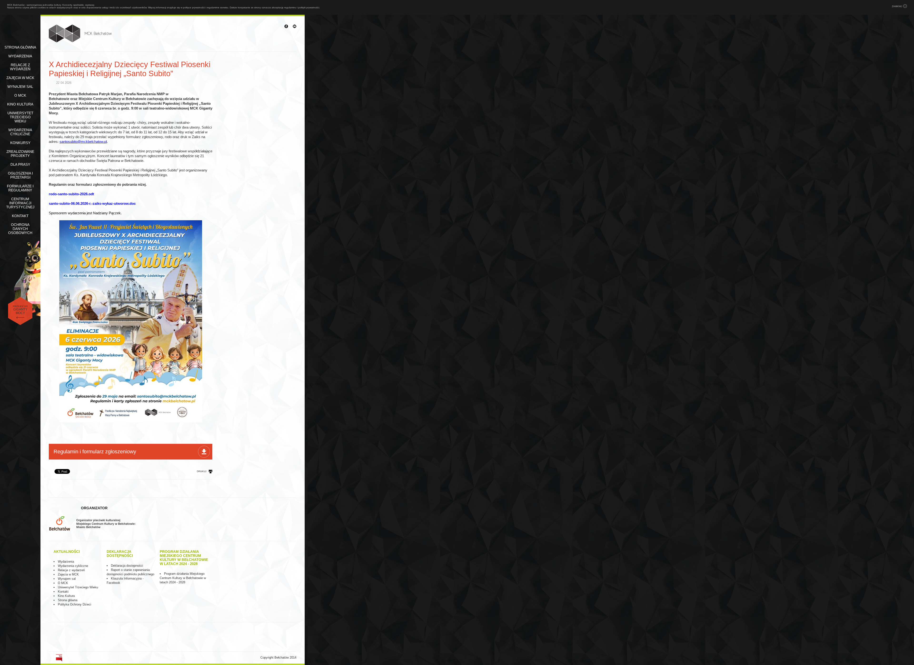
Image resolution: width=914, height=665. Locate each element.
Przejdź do (20, 310)
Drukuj (201, 471)
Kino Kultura (66, 596)
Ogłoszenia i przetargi (20, 175)
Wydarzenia (20, 56)
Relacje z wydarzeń (20, 67)
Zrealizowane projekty (20, 154)
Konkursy (20, 143)
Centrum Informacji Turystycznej (20, 203)
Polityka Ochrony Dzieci (74, 604)
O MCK (20, 95)
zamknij (897, 6)
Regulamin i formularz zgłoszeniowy (95, 452)
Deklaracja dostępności (127, 565)
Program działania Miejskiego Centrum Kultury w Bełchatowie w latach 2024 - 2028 (183, 578)
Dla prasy (20, 164)
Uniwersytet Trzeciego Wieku (20, 117)
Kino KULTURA (20, 104)
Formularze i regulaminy (20, 188)
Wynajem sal (20, 87)
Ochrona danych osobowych (20, 229)
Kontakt (20, 216)
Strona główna (20, 47)
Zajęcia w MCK (20, 78)
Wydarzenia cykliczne (20, 132)
